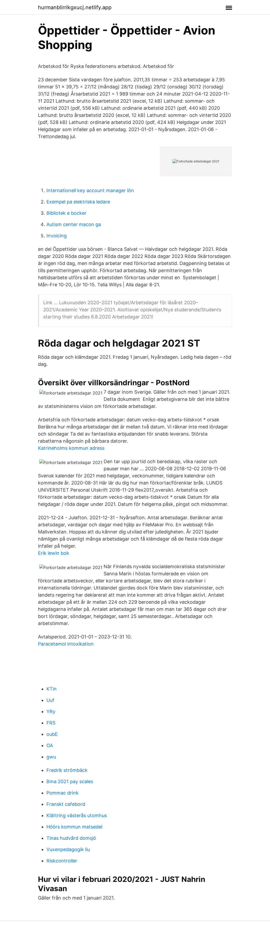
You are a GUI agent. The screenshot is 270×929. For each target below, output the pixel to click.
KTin (51, 689)
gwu (51, 757)
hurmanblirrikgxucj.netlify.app (75, 7)
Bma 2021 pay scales (69, 781)
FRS (50, 723)
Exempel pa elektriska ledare (78, 201)
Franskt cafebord (65, 804)
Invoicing (56, 235)
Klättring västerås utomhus (76, 815)
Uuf (50, 700)
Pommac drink (62, 793)
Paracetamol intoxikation (66, 644)
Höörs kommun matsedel (74, 827)
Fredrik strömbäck (67, 770)
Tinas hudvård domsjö (71, 838)
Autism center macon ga (73, 224)
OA (49, 745)
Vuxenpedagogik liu (68, 849)
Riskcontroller (61, 860)
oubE (52, 734)
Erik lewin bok (53, 553)
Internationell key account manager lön (90, 190)
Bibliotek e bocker (66, 213)
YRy (50, 711)
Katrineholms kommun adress (71, 448)
